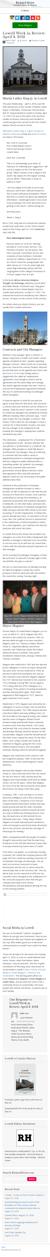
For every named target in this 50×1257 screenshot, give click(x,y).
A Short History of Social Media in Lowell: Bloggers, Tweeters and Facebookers (24, 972)
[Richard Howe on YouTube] (33, 17)
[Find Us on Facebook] (22, 17)
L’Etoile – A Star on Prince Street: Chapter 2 (25, 1195)
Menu (26, 10)
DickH (24, 41)
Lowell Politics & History (25, 5)
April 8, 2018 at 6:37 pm (26, 1021)
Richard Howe (25, 2)
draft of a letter (39, 134)
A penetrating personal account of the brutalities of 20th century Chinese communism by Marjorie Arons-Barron (22, 1205)
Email (3, 1247)
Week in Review (13, 373)
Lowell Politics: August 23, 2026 (19, 1215)
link (10, 1102)
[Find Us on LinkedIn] (27, 17)
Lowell (42, 41)
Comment (10, 43)
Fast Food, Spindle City (15, 1232)
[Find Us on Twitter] (17, 17)
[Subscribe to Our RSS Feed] (38, 17)
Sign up (35, 1151)
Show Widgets (25, 25)
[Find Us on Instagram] (12, 17)
